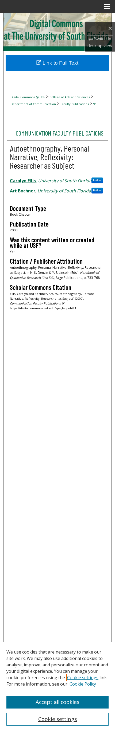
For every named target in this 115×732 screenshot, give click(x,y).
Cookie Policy (83, 684)
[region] (57, 687)
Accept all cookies (57, 702)
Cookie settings (82, 677)
